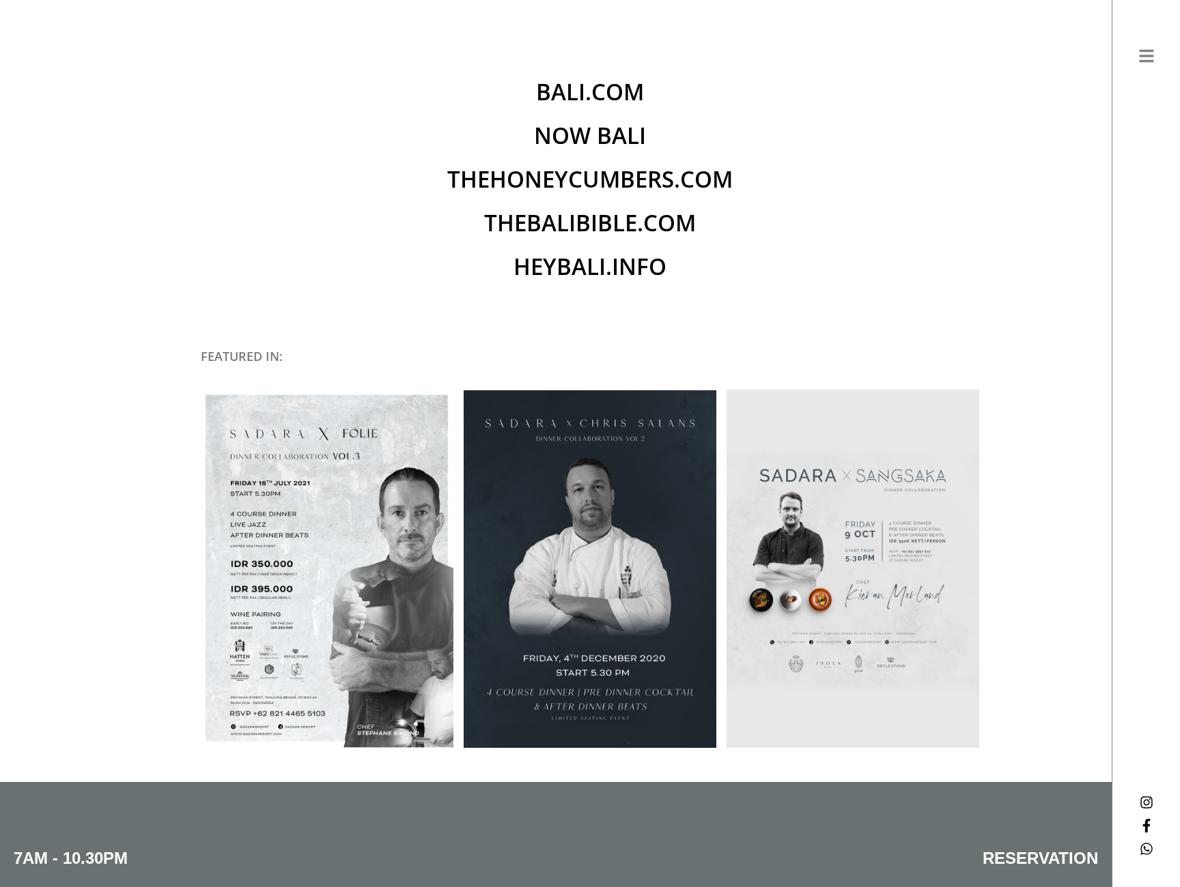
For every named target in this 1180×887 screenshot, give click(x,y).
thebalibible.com (590, 222)
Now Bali (590, 135)
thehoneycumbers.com (590, 179)
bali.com (590, 91)
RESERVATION (1040, 858)
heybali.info (590, 266)
